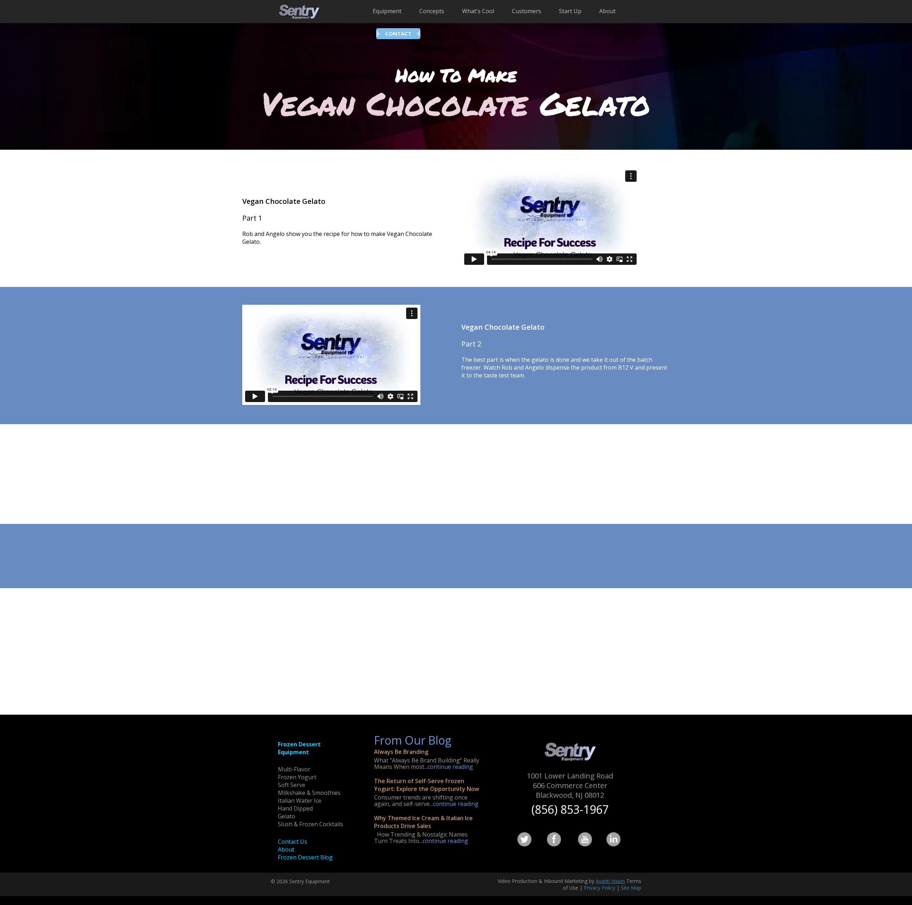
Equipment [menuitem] (387, 11)
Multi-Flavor (294, 769)
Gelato (286, 816)
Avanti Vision (610, 881)
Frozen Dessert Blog (305, 857)
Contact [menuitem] (398, 33)
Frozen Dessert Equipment (299, 748)
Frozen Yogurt (297, 777)
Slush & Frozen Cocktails (310, 824)
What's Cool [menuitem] (478, 11)
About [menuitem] (607, 11)
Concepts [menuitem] (431, 11)
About (286, 849)
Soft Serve (291, 785)
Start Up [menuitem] (570, 11)
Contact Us (292, 841)
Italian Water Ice (299, 800)
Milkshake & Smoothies (309, 793)
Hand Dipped (295, 808)
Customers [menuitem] (526, 11)
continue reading (450, 767)
